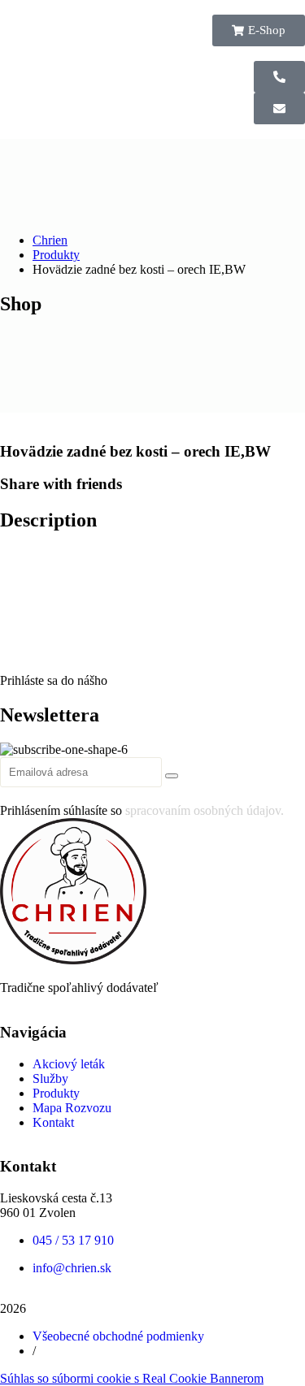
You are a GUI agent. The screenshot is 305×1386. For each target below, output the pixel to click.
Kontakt (53, 1122)
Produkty (56, 1093)
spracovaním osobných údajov (203, 810)
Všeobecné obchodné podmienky (118, 1336)
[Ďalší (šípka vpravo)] (276, 693)
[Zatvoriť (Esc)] (251, 18)
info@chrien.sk (72, 1268)
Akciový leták (69, 1064)
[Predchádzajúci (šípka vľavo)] (28, 693)
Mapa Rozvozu (72, 1108)
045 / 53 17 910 (73, 1240)
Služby (50, 1078)
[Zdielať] (215, 18)
